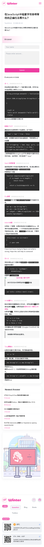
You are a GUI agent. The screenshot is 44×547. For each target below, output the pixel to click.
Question (15, 507)
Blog (25, 507)
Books (34, 507)
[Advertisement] (22, 456)
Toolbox (15, 513)
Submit (22, 70)
